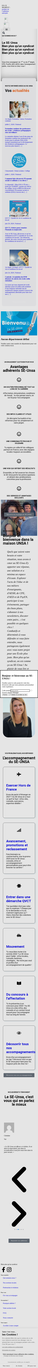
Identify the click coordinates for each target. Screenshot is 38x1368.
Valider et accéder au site (19, 694)
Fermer (5, 694)
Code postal (6, 690)
